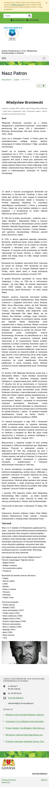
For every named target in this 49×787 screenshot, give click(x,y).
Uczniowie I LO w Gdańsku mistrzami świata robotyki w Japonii (26, 721)
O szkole (16, 79)
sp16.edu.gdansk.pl (15, 698)
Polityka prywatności (9, 780)
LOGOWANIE (33, 20)
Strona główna (6, 79)
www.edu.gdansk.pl (39, 773)
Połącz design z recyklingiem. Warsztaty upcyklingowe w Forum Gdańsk (26, 728)
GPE (4, 58)
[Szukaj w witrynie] (29, 16)
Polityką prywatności (17, 5)
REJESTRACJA (18, 20)
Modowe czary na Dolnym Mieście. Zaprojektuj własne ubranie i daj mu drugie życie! (26, 715)
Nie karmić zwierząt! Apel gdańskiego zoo (24, 735)
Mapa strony (6, 782)
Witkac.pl (44, 780)
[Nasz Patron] (24, 652)
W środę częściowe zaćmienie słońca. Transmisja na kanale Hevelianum (26, 741)
